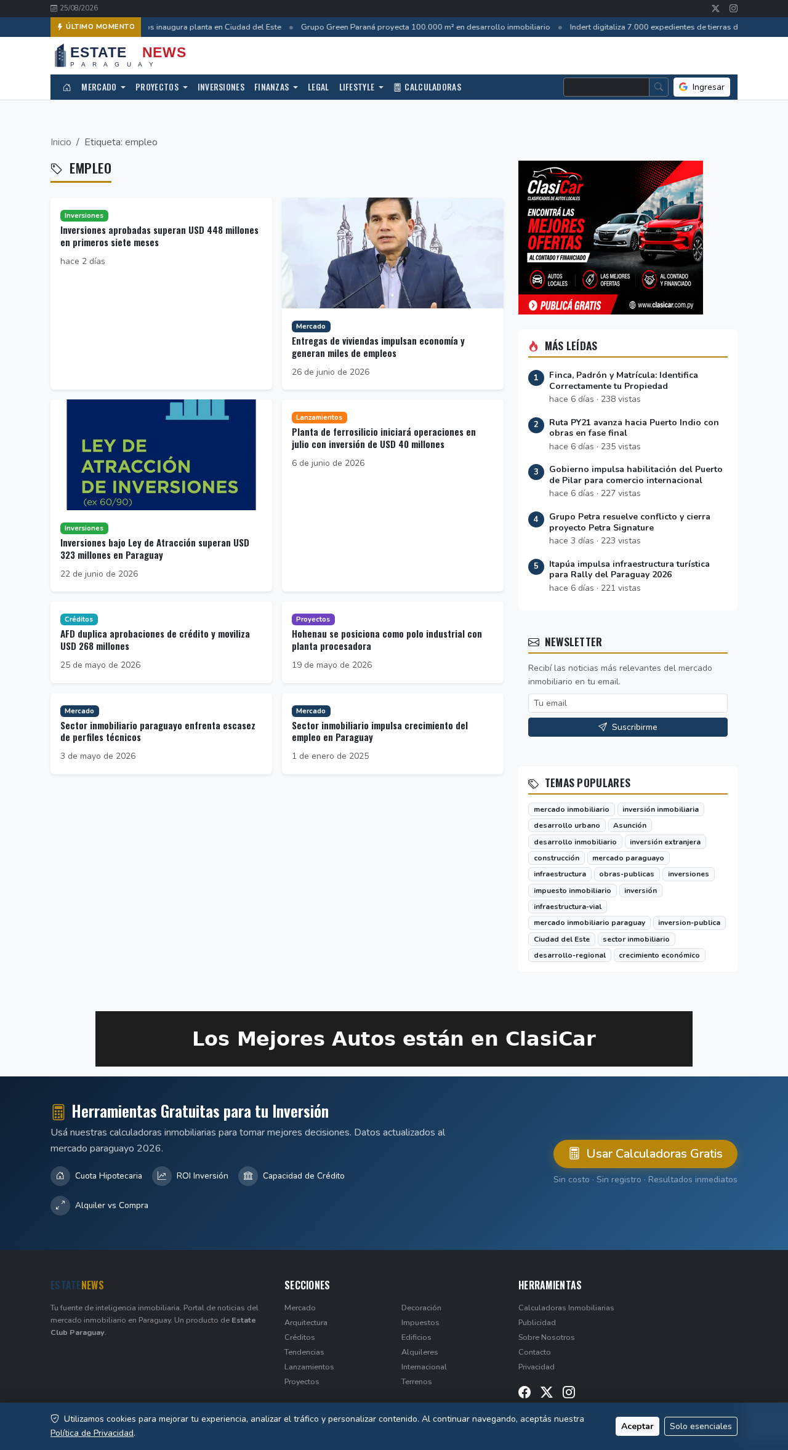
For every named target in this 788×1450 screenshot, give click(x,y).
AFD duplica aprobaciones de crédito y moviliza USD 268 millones (155, 639)
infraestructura (560, 874)
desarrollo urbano (567, 825)
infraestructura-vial (567, 906)
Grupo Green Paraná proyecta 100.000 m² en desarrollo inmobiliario (420, 27)
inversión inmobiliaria (660, 809)
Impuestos (420, 1322)
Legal (318, 87)
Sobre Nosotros (546, 1337)
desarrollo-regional (570, 955)
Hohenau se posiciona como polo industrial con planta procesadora (387, 639)
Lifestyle (358, 87)
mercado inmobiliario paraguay (589, 922)
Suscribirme (633, 727)
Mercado (99, 87)
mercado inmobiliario (571, 809)
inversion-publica (689, 922)
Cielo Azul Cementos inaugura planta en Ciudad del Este (174, 27)
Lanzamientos (309, 1366)
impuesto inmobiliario (572, 890)
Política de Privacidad (92, 1433)
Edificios (416, 1337)
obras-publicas (626, 874)
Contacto (534, 1352)
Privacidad (536, 1366)
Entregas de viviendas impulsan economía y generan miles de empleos (378, 346)
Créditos (299, 1337)
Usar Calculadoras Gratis (653, 1153)
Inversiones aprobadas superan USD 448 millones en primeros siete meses (159, 236)
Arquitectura (306, 1322)
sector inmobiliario (636, 939)
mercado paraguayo (628, 858)
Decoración (421, 1307)
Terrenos (416, 1381)
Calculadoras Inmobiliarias (566, 1307)
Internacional (424, 1366)
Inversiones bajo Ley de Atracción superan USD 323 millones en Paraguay (154, 548)
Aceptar (637, 1426)
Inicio (60, 142)
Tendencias (304, 1352)
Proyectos (157, 87)
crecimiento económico (659, 955)
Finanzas (272, 87)
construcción (556, 858)
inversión (640, 890)
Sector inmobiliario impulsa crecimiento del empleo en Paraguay (380, 731)
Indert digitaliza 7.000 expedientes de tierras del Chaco (664, 27)
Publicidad (537, 1322)
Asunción (629, 825)
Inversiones (221, 87)
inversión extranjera (665, 842)
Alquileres (419, 1352)
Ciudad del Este (562, 939)
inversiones (688, 874)
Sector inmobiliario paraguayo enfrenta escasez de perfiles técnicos (157, 731)
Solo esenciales (701, 1426)
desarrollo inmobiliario (575, 842)
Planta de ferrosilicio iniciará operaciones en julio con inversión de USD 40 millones (384, 438)
